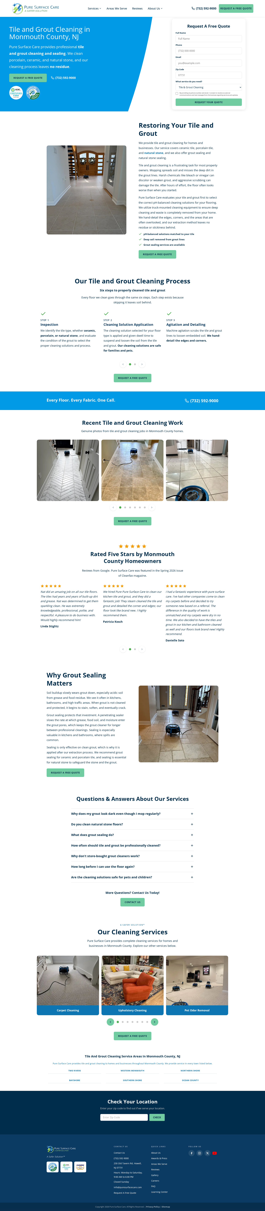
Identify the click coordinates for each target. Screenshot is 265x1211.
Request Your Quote (209, 102)
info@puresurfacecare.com (128, 1187)
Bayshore (74, 1080)
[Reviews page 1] (130, 649)
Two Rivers (74, 1070)
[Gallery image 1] (120, 507)
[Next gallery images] (151, 507)
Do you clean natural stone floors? (97, 824)
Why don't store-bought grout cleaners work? (105, 856)
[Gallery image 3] (130, 507)
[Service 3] (127, 1022)
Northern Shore (190, 1070)
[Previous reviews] (123, 649)
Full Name (181, 32)
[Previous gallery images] (113, 507)
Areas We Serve (117, 8)
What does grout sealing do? (92, 835)
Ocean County (190, 1080)
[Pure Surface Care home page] (35, 8)
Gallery (154, 1175)
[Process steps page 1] (130, 364)
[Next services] (154, 1022)
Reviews (137, 8)
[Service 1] (118, 1022)
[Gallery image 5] (140, 507)
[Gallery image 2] (125, 507)
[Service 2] (123, 1022)
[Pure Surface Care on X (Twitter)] (207, 1153)
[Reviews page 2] (135, 649)
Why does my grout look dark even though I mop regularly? (116, 814)
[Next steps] (142, 364)
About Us (154, 8)
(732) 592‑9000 (65, 78)
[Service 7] (147, 1022)
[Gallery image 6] (145, 507)
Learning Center (159, 1191)
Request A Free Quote (236, 8)
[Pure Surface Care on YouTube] (214, 1153)
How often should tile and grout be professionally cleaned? (116, 845)
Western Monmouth (132, 1070)
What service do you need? (189, 81)
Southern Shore (132, 1080)
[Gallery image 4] (135, 507)
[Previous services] (110, 1022)
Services (93, 8)
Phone (179, 45)
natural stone (153, 153)
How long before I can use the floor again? (103, 867)
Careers (155, 1180)
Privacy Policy (153, 1206)
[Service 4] (132, 1022)
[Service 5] (137, 1022)
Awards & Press (159, 1158)
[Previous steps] (123, 364)
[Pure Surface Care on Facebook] (191, 1153)
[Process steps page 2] (135, 364)
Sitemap (166, 1206)
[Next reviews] (142, 649)
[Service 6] (142, 1022)
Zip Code (180, 69)
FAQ (153, 1186)
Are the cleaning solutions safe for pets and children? (111, 877)
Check (157, 1117)
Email (178, 57)
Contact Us (132, 902)
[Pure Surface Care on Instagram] (199, 1153)
